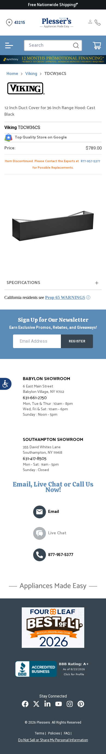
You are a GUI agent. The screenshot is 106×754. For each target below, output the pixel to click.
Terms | (40, 733)
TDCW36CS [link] (55, 74)
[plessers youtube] (58, 704)
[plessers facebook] (25, 704)
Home (12, 74)
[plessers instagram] (69, 704)
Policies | (55, 733)
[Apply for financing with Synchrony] (53, 59)
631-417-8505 (34, 458)
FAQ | (67, 733)
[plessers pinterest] (80, 704)
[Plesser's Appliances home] (56, 22)
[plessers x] (36, 704)
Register (77, 341)
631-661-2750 (35, 398)
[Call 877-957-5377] (98, 23)
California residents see (44, 297)
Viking (31, 74)
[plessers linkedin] (47, 704)
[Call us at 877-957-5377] (39, 554)
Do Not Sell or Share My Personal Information (53, 740)
